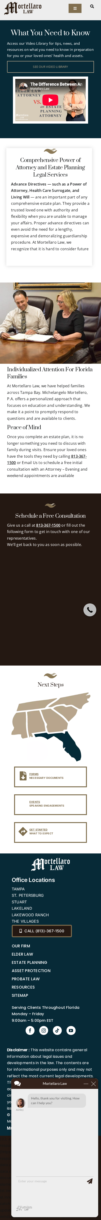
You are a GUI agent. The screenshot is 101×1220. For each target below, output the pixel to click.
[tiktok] (57, 1030)
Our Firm (21, 946)
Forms (34, 774)
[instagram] (43, 1030)
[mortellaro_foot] (50, 858)
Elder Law (22, 954)
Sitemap (20, 995)
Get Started (38, 829)
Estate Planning (29, 962)
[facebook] (30, 1030)
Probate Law (26, 979)
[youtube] (70, 1030)
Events (34, 802)
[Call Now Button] (89, 609)
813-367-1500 (48, 525)
